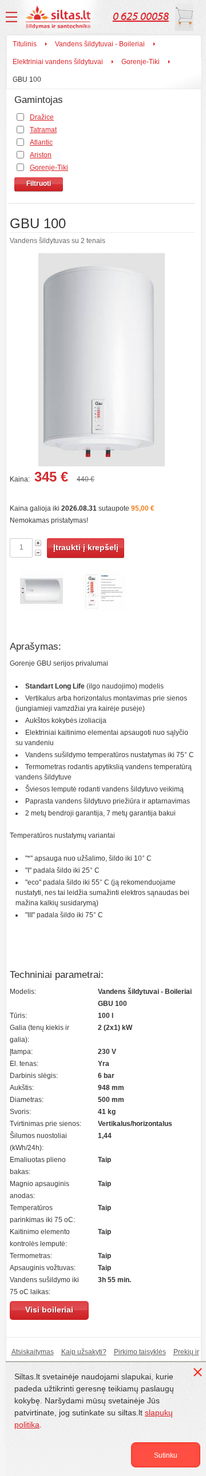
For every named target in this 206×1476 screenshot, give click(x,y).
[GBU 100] (102, 362)
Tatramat (43, 130)
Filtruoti (38, 184)
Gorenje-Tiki (140, 62)
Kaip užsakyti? (83, 1352)
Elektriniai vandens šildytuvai (58, 62)
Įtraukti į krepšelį (85, 547)
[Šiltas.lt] (59, 17)
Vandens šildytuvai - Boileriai (100, 44)
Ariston (41, 155)
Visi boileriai (49, 1309)
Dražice (42, 117)
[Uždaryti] (199, 1374)
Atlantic (41, 142)
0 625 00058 (141, 16)
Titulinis (25, 44)
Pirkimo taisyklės (140, 1352)
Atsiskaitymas (32, 1352)
